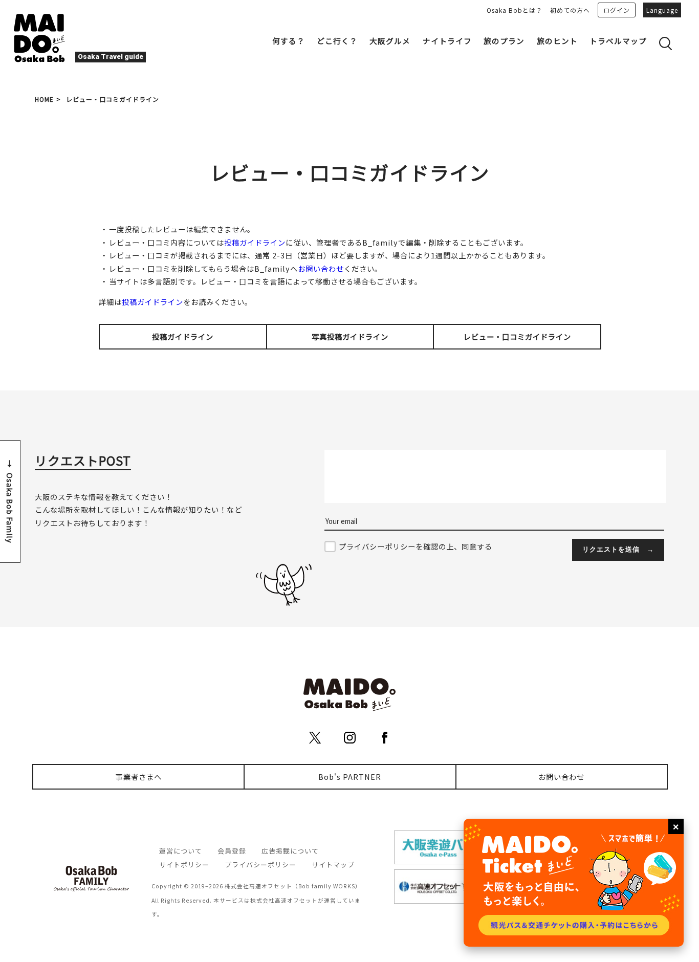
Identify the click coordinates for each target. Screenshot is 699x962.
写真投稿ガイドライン (350, 336)
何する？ (288, 40)
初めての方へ (570, 10)
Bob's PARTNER (349, 776)
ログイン (616, 10)
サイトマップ (333, 864)
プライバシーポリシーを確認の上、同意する (415, 546)
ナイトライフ (447, 40)
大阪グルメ (389, 40)
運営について (180, 851)
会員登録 (231, 851)
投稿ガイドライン (255, 242)
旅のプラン (504, 40)
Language (662, 10)
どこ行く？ (337, 40)
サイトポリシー (184, 864)
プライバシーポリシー (260, 864)
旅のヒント (557, 40)
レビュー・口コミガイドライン (517, 336)
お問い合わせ (321, 268)
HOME (44, 99)
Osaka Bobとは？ (514, 10)
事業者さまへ (139, 776)
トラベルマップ (618, 40)
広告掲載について (290, 851)
